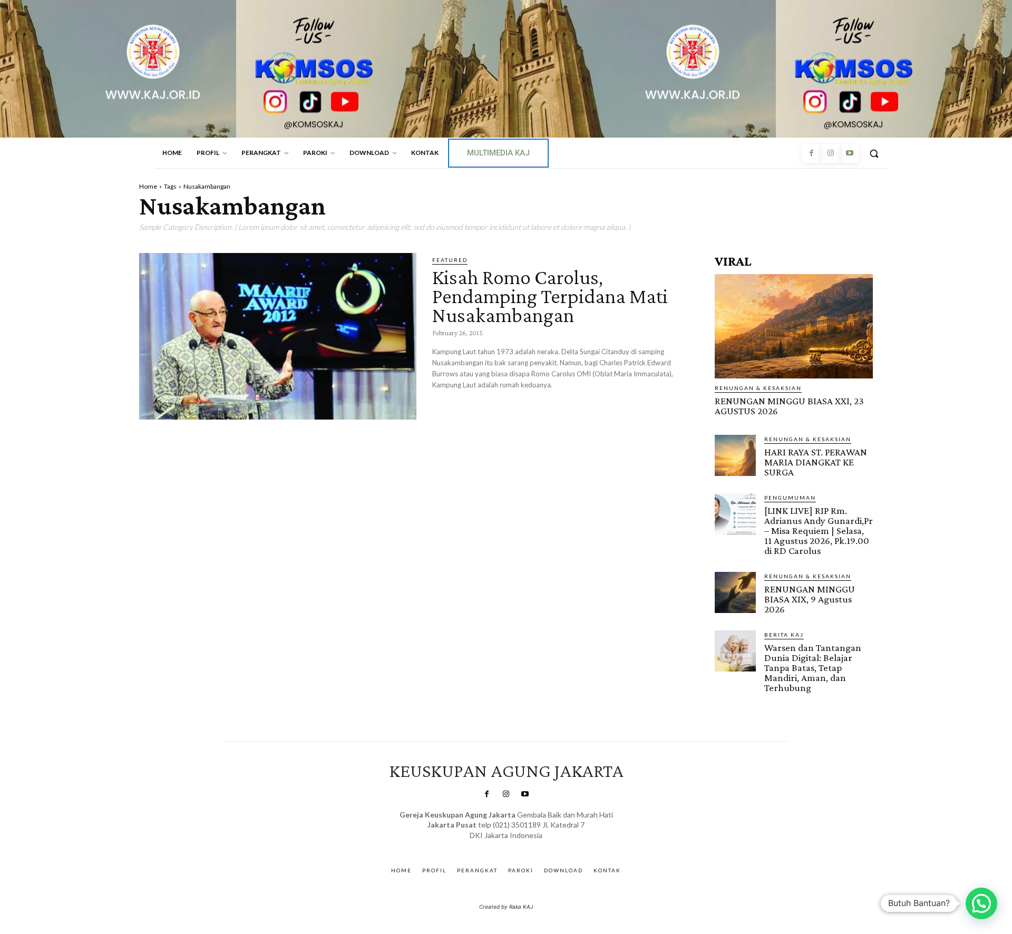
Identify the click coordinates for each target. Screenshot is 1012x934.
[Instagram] (830, 153)
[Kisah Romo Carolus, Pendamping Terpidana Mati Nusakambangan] (277, 336)
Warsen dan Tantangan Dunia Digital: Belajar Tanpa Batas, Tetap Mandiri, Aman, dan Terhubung (812, 667)
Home (148, 186)
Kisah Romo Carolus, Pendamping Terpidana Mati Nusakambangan (550, 296)
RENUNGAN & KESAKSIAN (758, 388)
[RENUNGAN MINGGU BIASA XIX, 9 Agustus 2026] (735, 592)
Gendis (537, 845)
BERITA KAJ (784, 634)
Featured (450, 260)
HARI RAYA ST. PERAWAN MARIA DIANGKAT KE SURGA (815, 462)
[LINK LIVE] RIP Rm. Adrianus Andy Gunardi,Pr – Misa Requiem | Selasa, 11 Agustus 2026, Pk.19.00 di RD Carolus (818, 530)
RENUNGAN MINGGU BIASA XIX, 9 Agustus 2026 (809, 599)
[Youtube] (849, 153)
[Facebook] (811, 153)
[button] (874, 153)
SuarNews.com (490, 845)
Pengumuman (790, 497)
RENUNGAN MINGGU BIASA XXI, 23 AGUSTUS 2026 (789, 405)
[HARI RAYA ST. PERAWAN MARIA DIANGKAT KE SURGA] (735, 455)
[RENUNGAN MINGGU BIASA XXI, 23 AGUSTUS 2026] (794, 326)
